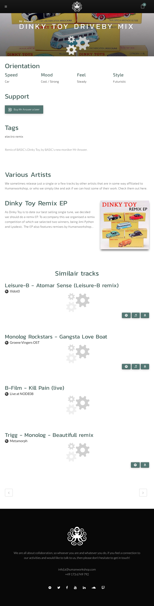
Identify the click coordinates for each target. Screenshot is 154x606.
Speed (11, 74)
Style (118, 74)
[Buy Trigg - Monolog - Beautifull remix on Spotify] (135, 465)
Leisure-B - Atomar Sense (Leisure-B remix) (62, 285)
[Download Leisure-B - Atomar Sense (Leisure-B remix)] (142, 287)
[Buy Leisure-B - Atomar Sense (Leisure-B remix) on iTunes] (136, 315)
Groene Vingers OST (25, 342)
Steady (81, 81)
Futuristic (119, 81)
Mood (47, 74)
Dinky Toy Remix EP (36, 203)
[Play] (128, 287)
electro (10, 136)
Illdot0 (15, 291)
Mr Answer (26, 21)
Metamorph (18, 441)
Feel (81, 74)
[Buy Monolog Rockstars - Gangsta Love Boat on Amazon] (145, 366)
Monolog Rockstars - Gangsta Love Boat (56, 336)
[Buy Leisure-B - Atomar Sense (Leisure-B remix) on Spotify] (126, 315)
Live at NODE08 (21, 394)
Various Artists (28, 174)
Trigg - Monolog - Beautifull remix (49, 435)
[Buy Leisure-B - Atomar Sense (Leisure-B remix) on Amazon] (145, 315)
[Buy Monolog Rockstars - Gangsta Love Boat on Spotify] (126, 366)
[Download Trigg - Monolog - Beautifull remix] (142, 437)
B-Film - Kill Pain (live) (34, 388)
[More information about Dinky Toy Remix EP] (124, 224)
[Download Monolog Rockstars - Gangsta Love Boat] (142, 339)
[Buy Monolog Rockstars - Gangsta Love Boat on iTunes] (136, 366)
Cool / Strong (50, 81)
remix (19, 136)
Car (7, 81)
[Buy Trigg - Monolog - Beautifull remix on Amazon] (145, 465)
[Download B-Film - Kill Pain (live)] (142, 390)
